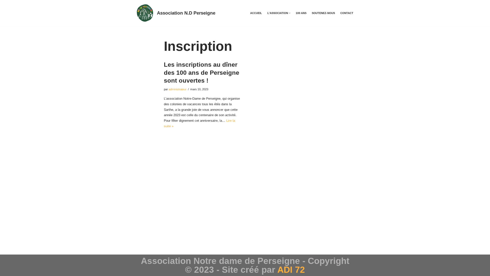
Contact (346, 13)
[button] (289, 13)
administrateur (177, 89)
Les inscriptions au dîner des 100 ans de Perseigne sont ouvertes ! (201, 72)
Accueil (256, 13)
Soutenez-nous (323, 13)
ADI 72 (291, 270)
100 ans (301, 13)
